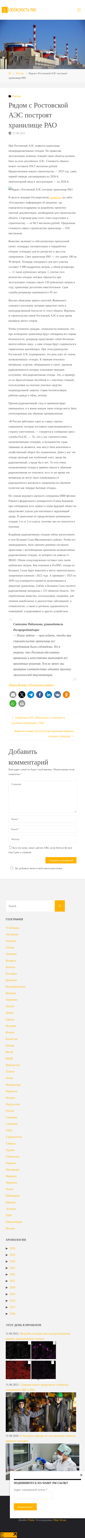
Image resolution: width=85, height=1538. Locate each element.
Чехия (9, 1189)
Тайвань (11, 1143)
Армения (11, 954)
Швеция (10, 1202)
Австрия (11, 941)
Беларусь (11, 960)
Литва (9, 1078)
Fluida (30, 1520)
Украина (11, 1163)
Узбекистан (12, 1156)
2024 (12, 1261)
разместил (56, 197)
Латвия (10, 1071)
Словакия (11, 1117)
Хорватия (11, 1182)
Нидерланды (13, 1084)
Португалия (13, 1104)
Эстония (11, 1209)
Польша (10, 1097)
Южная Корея (14, 1222)
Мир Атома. (60, 1520)
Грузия (10, 1006)
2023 (12, 1268)
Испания (11, 1026)
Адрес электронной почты (30, 1489)
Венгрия (11, 993)
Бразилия (11, 980)
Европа (10, 1019)
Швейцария (13, 1195)
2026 (12, 1248)
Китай (9, 1052)
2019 (12, 1294)
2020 (12, 1287)
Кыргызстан (13, 1065)
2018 (12, 1300)
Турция (10, 1150)
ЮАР (9, 1215)
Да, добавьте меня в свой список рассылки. (38, 868)
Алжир (10, 947)
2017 (12, 1307)
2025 (12, 1255)
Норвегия (11, 1091)
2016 (12, 1313)
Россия (20, 73)
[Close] (81, 1475)
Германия (11, 999)
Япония (10, 1228)
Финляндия (12, 1169)
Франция (11, 1176)
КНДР (9, 1058)
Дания (9, 1012)
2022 (12, 1274)
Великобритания (15, 986)
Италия (10, 1032)
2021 (12, 1281)
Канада (10, 1045)
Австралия (12, 934)
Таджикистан (14, 1137)
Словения (11, 1124)
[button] (12, 694)
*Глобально (12, 928)
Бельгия (10, 967)
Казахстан (12, 1039)
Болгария (11, 973)
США (9, 1130)
